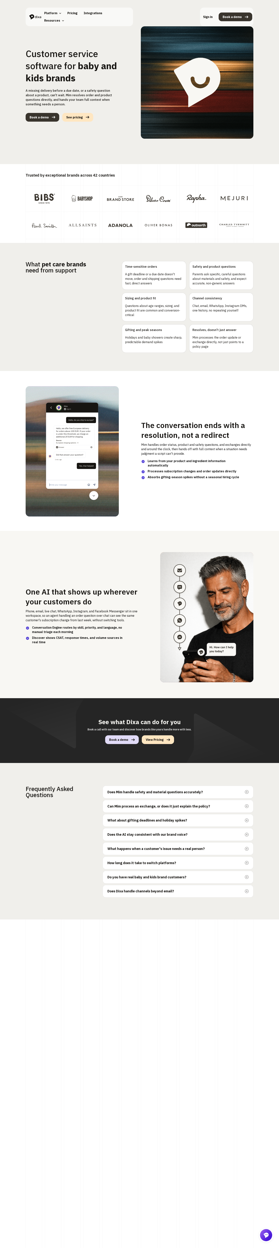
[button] (52, 13)
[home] (35, 17)
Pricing (72, 13)
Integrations (93, 13)
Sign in (208, 17)
